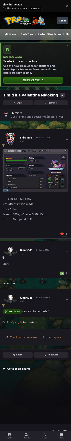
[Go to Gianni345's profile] (10, 252)
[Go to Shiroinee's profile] (6, 115)
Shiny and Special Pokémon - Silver (41, 116)
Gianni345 (26, 250)
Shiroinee (16, 113)
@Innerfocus (12, 311)
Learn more (7, 6)
